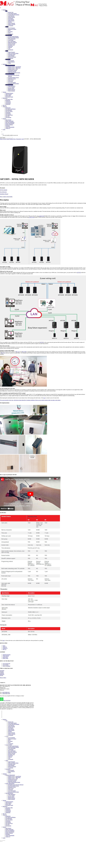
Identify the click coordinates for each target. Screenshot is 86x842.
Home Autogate (11, 799)
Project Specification (9, 831)
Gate (6, 720)
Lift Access (10, 789)
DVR (9, 740)
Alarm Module (11, 765)
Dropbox (10, 731)
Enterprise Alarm (11, 764)
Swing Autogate (11, 732)
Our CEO (7, 824)
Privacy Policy (3, 677)
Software (10, 756)
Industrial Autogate (12, 781)
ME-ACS (18, 351)
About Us (5, 647)
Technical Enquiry (6, 654)
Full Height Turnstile (12, 779)
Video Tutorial (6, 655)
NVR (9, 742)
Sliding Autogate (11, 734)
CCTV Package (11, 737)
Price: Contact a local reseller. (6, 196)
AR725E (42, 342)
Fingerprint (10, 755)
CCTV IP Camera (12, 790)
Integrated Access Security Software (15, 784)
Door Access (11, 788)
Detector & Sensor (12, 766)
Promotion (7, 834)
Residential (7, 808)
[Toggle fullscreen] (3, 840)
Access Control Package (13, 746)
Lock (9, 758)
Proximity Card (11, 754)
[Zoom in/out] (4, 840)
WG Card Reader (12, 750)
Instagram (2, 674)
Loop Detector (11, 725)
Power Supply (11, 770)
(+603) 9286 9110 (6, 692)
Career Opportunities (9, 835)
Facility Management (9, 783)
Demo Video (5, 658)
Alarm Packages (11, 761)
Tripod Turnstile (11, 726)
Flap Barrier (10, 727)
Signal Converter (11, 753)
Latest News (5, 657)
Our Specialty (8, 825)
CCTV (6, 736)
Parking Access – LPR (13, 778)
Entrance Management (10, 775)
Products (4, 719)
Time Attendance (11, 794)
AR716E (79, 272)
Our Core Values (8, 819)
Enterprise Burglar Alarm (13, 792)
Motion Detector (11, 798)
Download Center (9, 805)
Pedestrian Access (12, 787)
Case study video (9, 807)
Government (8, 811)
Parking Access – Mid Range (14, 777)
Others (9, 772)
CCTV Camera (11, 795)
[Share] (1, 840)
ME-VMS (24, 351)
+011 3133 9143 (6, 700)
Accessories (10, 735)
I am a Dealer (5, 664)
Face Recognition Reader (13, 747)
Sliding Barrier (11, 730)
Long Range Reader (12, 723)
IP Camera (10, 741)
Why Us (4, 649)
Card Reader (10, 749)
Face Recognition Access (13, 785)
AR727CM (31, 217)
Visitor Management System (14, 782)
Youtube (2, 671)
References (5, 806)
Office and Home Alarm (13, 763)
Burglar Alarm (11, 796)
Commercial (8, 810)
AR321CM (41, 216)
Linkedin (2, 673)
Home (1, 139)
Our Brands (7, 821)
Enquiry (4, 827)
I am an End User (6, 663)
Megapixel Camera (12, 738)
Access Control (6, 139)
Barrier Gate (10, 721)
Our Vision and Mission (10, 817)
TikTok (1, 675)
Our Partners (8, 822)
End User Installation (9, 830)
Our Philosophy (8, 818)
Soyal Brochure (3, 192)
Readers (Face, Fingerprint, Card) (17, 139)
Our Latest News (9, 823)
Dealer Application (9, 829)
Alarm (6, 760)
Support (4, 800)
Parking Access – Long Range (14, 776)
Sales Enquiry (8, 828)
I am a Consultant (6, 666)
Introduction (8, 816)
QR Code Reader (11, 748)
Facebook (2, 670)
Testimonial (7, 812)
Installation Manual (4, 194)
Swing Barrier (11, 729)
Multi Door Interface (12, 752)
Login (4, 837)
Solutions (5, 773)
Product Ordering (9, 833)
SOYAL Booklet (3, 189)
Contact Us (5, 648)
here (44, 397)
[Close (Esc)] (0, 840)
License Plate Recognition (13, 724)
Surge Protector (11, 771)
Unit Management (9, 793)
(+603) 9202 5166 (6, 693)
